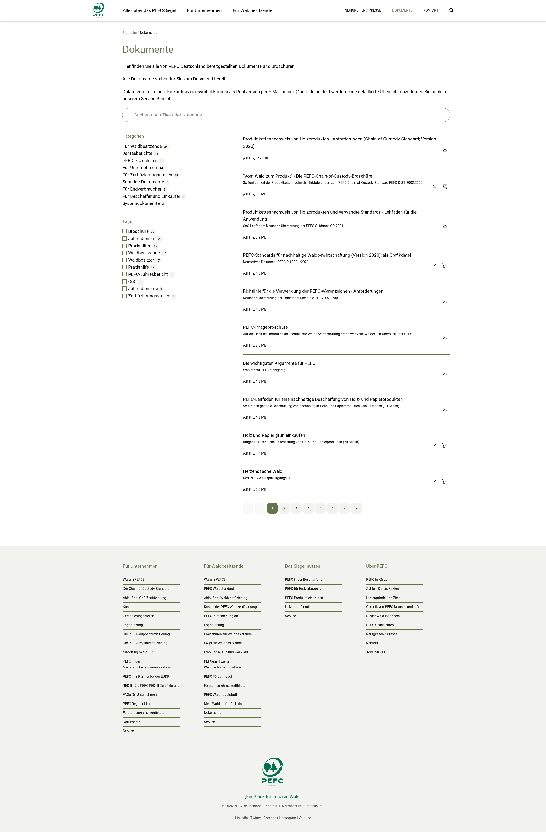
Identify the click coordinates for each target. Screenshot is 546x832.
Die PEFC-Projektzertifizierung (145, 643)
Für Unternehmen (204, 10)
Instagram (288, 818)
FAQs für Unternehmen (140, 695)
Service (128, 731)
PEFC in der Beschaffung (303, 579)
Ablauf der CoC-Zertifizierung (144, 598)
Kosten (128, 607)
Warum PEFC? (133, 579)
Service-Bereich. (157, 98)
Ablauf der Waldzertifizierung (225, 598)
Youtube (305, 818)
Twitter (255, 818)
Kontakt (431, 10)
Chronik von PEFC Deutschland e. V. (393, 607)
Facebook (270, 818)
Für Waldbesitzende (252, 10)
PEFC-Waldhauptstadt (220, 695)
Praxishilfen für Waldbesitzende (228, 634)
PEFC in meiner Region (221, 616)
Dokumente (402, 10)
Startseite (129, 33)
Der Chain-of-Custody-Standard (146, 589)
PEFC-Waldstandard (219, 589)
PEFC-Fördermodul (218, 676)
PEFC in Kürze (376, 579)
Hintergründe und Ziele (383, 598)
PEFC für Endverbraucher (303, 589)
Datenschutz (292, 806)
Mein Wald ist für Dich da (223, 704)
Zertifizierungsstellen (138, 616)
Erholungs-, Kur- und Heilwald (226, 652)
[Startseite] (105, 11)
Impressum (314, 806)
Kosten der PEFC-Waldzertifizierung (230, 607)
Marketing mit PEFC (138, 652)
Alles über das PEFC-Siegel (149, 10)
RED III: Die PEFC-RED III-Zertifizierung (151, 686)
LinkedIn (241, 818)
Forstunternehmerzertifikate (143, 713)
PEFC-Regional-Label (138, 704)
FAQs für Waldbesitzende (223, 643)
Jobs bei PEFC (377, 652)
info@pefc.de (301, 91)
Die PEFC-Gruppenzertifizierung (146, 634)
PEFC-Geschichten (380, 625)
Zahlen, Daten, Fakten (382, 589)
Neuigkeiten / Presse (363, 10)
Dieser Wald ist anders (383, 616)
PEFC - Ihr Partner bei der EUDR (146, 676)
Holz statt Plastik (298, 607)
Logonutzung (133, 625)
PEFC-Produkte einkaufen (304, 598)
